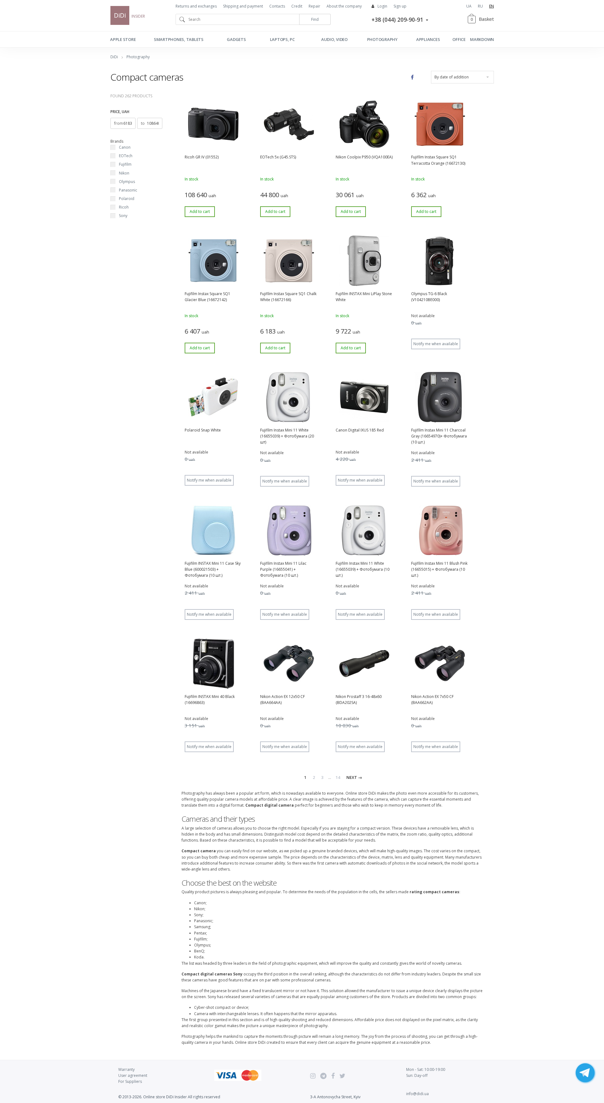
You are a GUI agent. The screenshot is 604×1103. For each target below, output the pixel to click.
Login (382, 6)
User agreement (132, 1075)
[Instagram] (313, 1076)
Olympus (127, 181)
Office (459, 39)
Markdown (482, 39)
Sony (123, 215)
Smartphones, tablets (179, 39)
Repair (314, 6)
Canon (125, 147)
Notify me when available (435, 343)
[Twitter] (342, 1076)
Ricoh (124, 207)
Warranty (126, 1069)
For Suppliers (130, 1081)
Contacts (277, 6)
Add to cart (200, 211)
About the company (344, 6)
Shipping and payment (243, 6)
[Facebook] (333, 1076)
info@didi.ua (417, 1093)
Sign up (400, 6)
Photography (382, 39)
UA (469, 6)
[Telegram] (323, 1076)
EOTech (125, 155)
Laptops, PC (282, 39)
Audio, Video (334, 39)
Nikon (124, 173)
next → (354, 777)
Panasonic (128, 190)
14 (338, 777)
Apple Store (123, 39)
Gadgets (236, 39)
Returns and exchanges (196, 6)
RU (480, 6)
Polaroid (126, 198)
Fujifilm (125, 164)
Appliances (428, 39)
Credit (296, 6)
